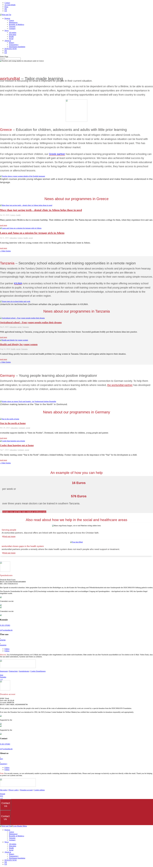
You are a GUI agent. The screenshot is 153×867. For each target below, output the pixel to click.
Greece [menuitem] (11, 832)
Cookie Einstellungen (38, 671)
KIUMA (18, 283)
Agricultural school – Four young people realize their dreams (31, 322)
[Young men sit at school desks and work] (15, 301)
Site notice (3, 790)
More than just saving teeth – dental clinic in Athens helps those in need (41, 210)
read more (3, 225)
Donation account (26, 790)
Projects (7, 18)
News (6, 30)
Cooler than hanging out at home (17, 445)
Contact (7, 3)
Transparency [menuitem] (13, 856)
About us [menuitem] (7, 852)
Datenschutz (13, 671)
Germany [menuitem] (12, 840)
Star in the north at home (13, 423)
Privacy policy (14, 790)
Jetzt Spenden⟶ (3, 677)
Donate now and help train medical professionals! (24, 512)
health (18, 215)
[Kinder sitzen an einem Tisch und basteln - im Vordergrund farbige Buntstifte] (28, 401)
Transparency (13, 45)
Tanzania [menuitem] (12, 838)
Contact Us (5, 804)
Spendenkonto (24, 671)
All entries (12, 32)
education (13, 238)
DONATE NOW (10, 49)
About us (7, 41)
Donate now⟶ (2, 796)
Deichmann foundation (17, 47)
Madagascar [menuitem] (13, 834)
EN (5, 11)
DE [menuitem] (5, 862)
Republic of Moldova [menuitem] (16, 836)
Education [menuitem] (12, 846)
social (31, 238)
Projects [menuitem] (7, 830)
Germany (12, 28)
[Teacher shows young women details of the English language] (22, 176)
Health (11, 37)
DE (5, 9)
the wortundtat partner (120, 385)
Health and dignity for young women (19, 344)
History (11, 43)
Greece (11, 20)
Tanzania (12, 26)
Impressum (4, 671)
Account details (9, 5)
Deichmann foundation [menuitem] (17, 858)
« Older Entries (5, 251)
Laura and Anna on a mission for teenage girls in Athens (32, 232)
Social (11, 39)
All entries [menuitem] (12, 844)
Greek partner (57, 154)
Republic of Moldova (16, 24)
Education (12, 35)
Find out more (9, 536)
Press (6, 7)
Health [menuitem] (11, 848)
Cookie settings (39, 790)
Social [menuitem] (11, 850)
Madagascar (13, 22)
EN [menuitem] (5, 864)
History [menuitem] (11, 854)
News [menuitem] (6, 842)
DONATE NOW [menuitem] (10, 860)
